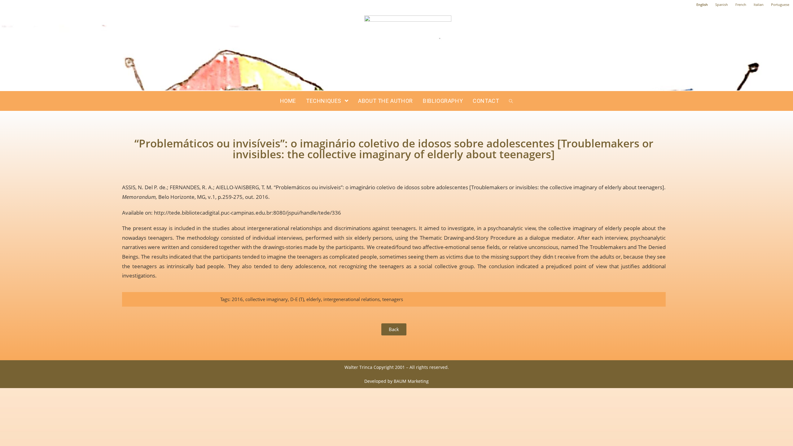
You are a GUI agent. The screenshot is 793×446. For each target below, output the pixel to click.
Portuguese (780, 4)
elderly (313, 299)
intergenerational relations (351, 299)
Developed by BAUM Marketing (396, 381)
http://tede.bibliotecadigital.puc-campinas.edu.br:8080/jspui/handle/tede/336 (247, 212)
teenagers (392, 299)
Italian (759, 4)
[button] (393, 329)
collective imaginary (266, 299)
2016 (237, 299)
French (740, 4)
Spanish (721, 4)
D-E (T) (297, 299)
